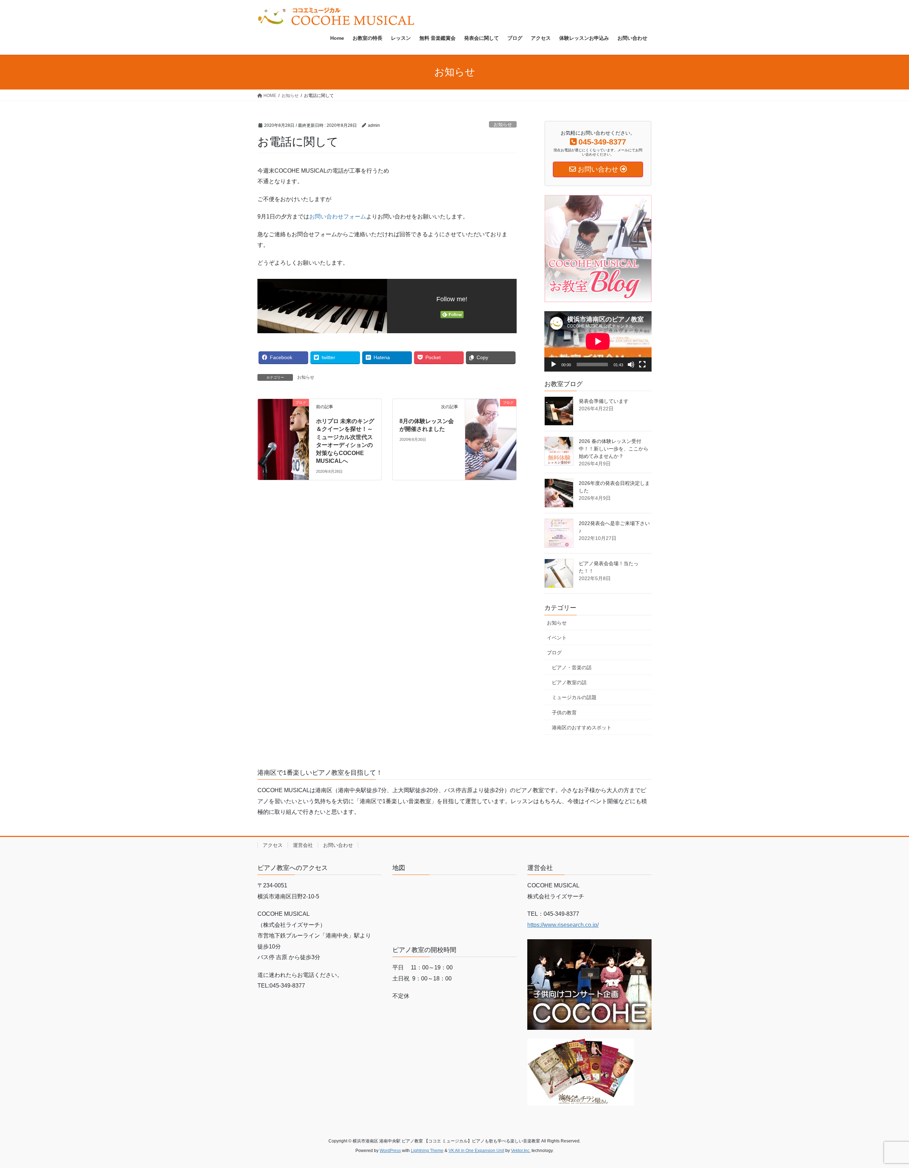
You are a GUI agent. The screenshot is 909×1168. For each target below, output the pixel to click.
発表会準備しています (603, 401)
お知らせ (503, 124)
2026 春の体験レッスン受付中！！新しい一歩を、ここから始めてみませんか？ (613, 448)
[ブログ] (283, 415)
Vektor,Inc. (520, 1150)
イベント (557, 637)
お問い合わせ (338, 845)
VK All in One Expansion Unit (476, 1150)
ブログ (554, 652)
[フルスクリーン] (642, 364)
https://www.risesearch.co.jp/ (563, 925)
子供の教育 (564, 712)
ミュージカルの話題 (574, 697)
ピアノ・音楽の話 (572, 667)
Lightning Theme (427, 1150)
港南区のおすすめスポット (581, 727)
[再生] (553, 364)
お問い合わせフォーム (337, 216)
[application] (598, 341)
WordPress (390, 1150)
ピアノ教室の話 (569, 682)
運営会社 (303, 845)
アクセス (273, 845)
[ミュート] (631, 364)
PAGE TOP (882, 1126)
